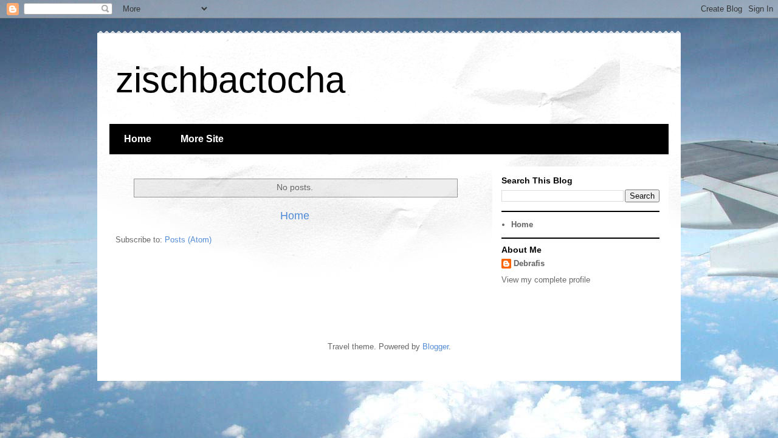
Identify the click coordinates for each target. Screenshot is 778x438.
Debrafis (529, 263)
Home (137, 139)
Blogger (435, 346)
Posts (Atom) (188, 239)
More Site (202, 139)
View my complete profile (545, 279)
